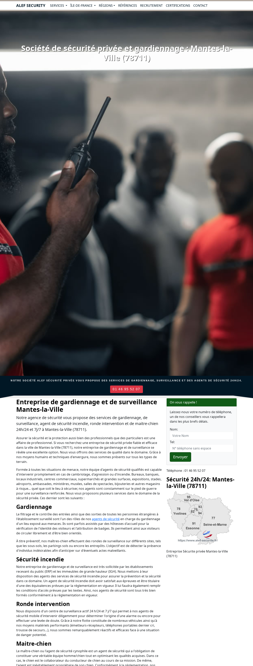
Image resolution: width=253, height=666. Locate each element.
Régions (106, 5)
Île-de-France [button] (81, 5)
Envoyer (180, 457)
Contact (200, 5)
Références (127, 5)
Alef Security (30, 5)
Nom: (174, 429)
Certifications (178, 5)
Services (57, 5)
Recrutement (151, 5)
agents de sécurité (106, 519)
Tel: (172, 442)
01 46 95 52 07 (126, 389)
